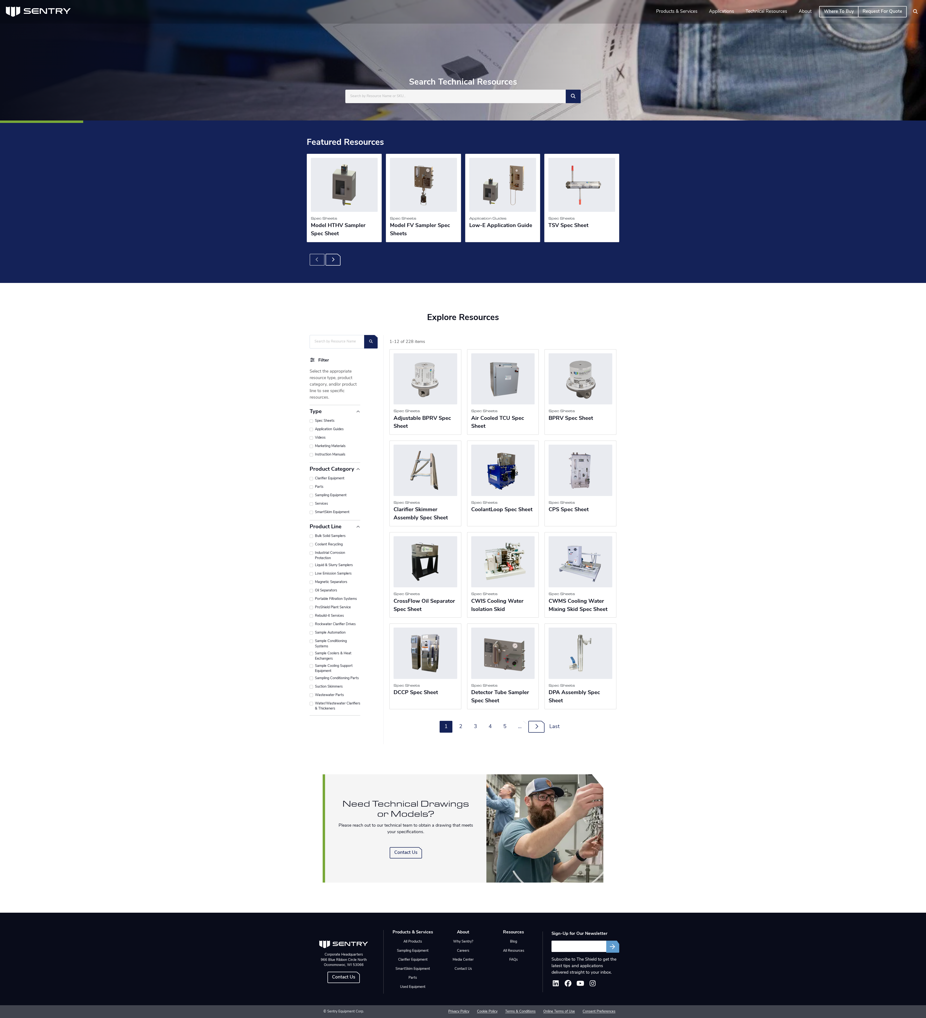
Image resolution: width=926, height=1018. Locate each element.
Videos (320, 438)
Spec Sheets (324, 421)
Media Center (463, 960)
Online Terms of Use (559, 1011)
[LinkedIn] (556, 985)
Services (321, 504)
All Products (412, 942)
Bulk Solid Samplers (330, 536)
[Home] (38, 12)
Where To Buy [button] (839, 11)
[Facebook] (568, 985)
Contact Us (405, 853)
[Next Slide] (333, 260)
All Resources (513, 951)
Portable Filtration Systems (336, 599)
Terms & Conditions (520, 1011)
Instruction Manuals (330, 454)
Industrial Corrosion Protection (330, 555)
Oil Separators (326, 590)
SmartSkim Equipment (332, 512)
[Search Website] (915, 12)
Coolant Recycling (329, 544)
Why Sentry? (463, 942)
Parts (319, 487)
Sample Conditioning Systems (331, 643)
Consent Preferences (599, 1011)
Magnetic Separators (331, 582)
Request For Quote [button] (882, 11)
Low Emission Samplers (333, 574)
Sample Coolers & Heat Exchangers (333, 656)
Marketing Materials (330, 446)
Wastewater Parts (329, 695)
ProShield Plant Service (333, 607)
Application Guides (329, 429)
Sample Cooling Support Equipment (334, 668)
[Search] (573, 96)
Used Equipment (412, 987)
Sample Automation (330, 633)
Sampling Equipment (331, 495)
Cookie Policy (487, 1011)
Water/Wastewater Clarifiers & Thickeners (337, 706)
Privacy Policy (458, 1011)
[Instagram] (592, 985)
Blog (513, 942)
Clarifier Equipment (329, 478)
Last (554, 727)
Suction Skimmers (329, 687)
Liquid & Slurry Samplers (334, 565)
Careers (463, 951)
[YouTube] (580, 985)
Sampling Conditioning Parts (337, 678)
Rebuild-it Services (329, 616)
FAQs (513, 960)
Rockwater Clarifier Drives (335, 624)
